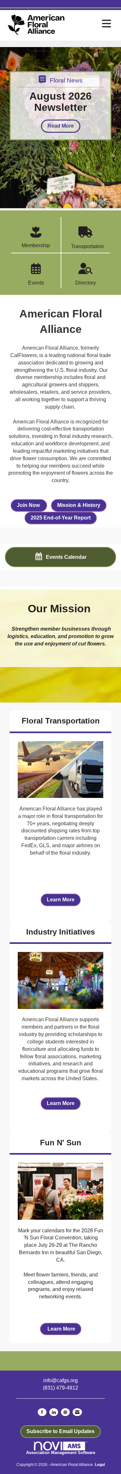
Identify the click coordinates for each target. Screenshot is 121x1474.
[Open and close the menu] (90, 24)
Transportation (85, 246)
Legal (100, 1464)
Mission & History (78, 505)
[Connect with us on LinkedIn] (53, 1412)
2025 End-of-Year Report (61, 517)
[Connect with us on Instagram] (65, 1412)
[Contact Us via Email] (77, 1412)
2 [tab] (49, 191)
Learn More (61, 899)
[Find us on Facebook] (42, 1412)
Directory (85, 283)
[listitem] (76, 3)
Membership (36, 245)
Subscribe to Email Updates (60, 1431)
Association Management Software (60, 1452)
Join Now (29, 505)
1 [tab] (37, 191)
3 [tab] (60, 191)
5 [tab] (83, 191)
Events (36, 283)
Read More (60, 126)
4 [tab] (71, 191)
